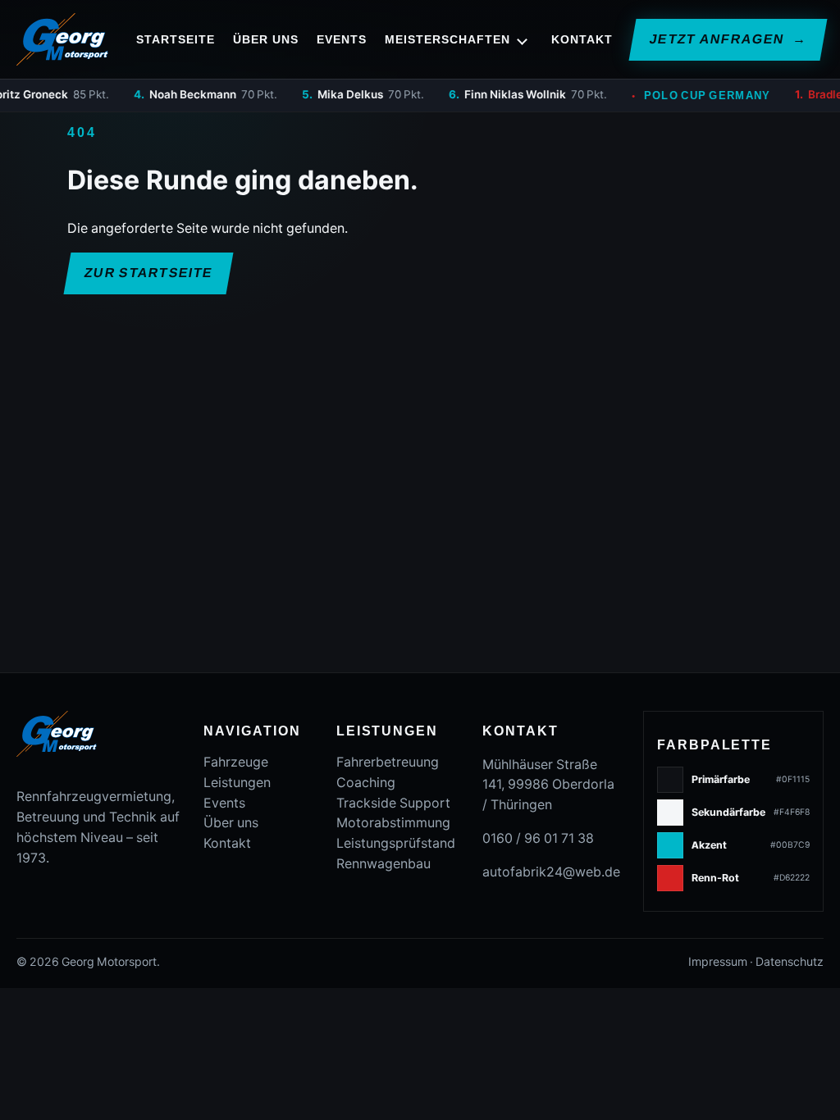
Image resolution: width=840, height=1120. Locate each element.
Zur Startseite (148, 272)
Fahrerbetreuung (387, 762)
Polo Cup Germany (677, 95)
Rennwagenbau (383, 864)
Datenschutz (790, 962)
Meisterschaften (447, 39)
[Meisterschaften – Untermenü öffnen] (522, 39)
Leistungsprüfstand (395, 843)
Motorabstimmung (393, 823)
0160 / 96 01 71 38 (538, 838)
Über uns (265, 39)
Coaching (365, 782)
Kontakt (582, 39)
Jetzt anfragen (727, 39)
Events (342, 39)
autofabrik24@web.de (551, 872)
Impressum (717, 962)
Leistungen (237, 782)
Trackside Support (393, 803)
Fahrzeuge (235, 762)
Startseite (175, 39)
